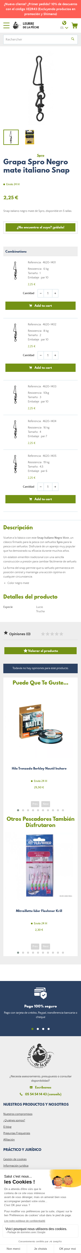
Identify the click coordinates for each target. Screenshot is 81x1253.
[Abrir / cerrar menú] (6, 25)
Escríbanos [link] (43, 1087)
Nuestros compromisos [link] (17, 1114)
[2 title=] (47, 634)
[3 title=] (52, 634)
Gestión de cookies (15, 1159)
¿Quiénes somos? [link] (14, 1120)
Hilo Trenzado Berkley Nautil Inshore (39, 742)
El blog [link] (7, 1127)
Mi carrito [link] (74, 25)
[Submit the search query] (72, 39)
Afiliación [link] (9, 1139)
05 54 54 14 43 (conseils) (43, 1094)
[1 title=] (42, 634)
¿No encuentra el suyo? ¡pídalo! (40, 227)
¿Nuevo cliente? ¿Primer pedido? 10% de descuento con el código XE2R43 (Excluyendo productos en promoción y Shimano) (40, 9)
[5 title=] (61, 634)
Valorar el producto (40, 650)
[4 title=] (56, 634)
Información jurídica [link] (15, 1165)
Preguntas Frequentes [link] (16, 1133)
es (62, 28)
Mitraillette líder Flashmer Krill (39, 884)
